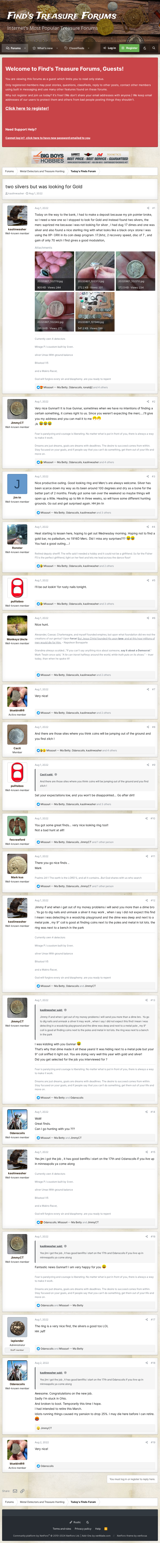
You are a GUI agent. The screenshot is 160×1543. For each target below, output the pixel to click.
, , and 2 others (79, 565)
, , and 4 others (76, 387)
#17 (153, 1319)
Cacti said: (46, 774)
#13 (153, 1000)
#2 (153, 401)
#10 (153, 818)
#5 (153, 580)
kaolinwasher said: (51, 1010)
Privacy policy (83, 1528)
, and (68, 985)
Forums (16, 48)
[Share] (148, 208)
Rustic (77, 1522)
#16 (153, 1236)
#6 (153, 618)
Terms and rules (62, 1528)
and (62, 1097)
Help (98, 1528)
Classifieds (76, 48)
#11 (153, 856)
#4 (153, 526)
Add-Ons (86, 1535)
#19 (153, 1442)
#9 (153, 764)
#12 (153, 900)
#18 (153, 1362)
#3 (153, 476)
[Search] (153, 48)
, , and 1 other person (77, 842)
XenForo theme (125, 1535)
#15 (153, 1152)
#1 (153, 208)
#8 (153, 727)
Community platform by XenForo (46, 1535)
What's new (45, 48)
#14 (153, 1111)
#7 (153, 689)
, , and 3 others (76, 512)
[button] (25, 48)
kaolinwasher (16, 193)
